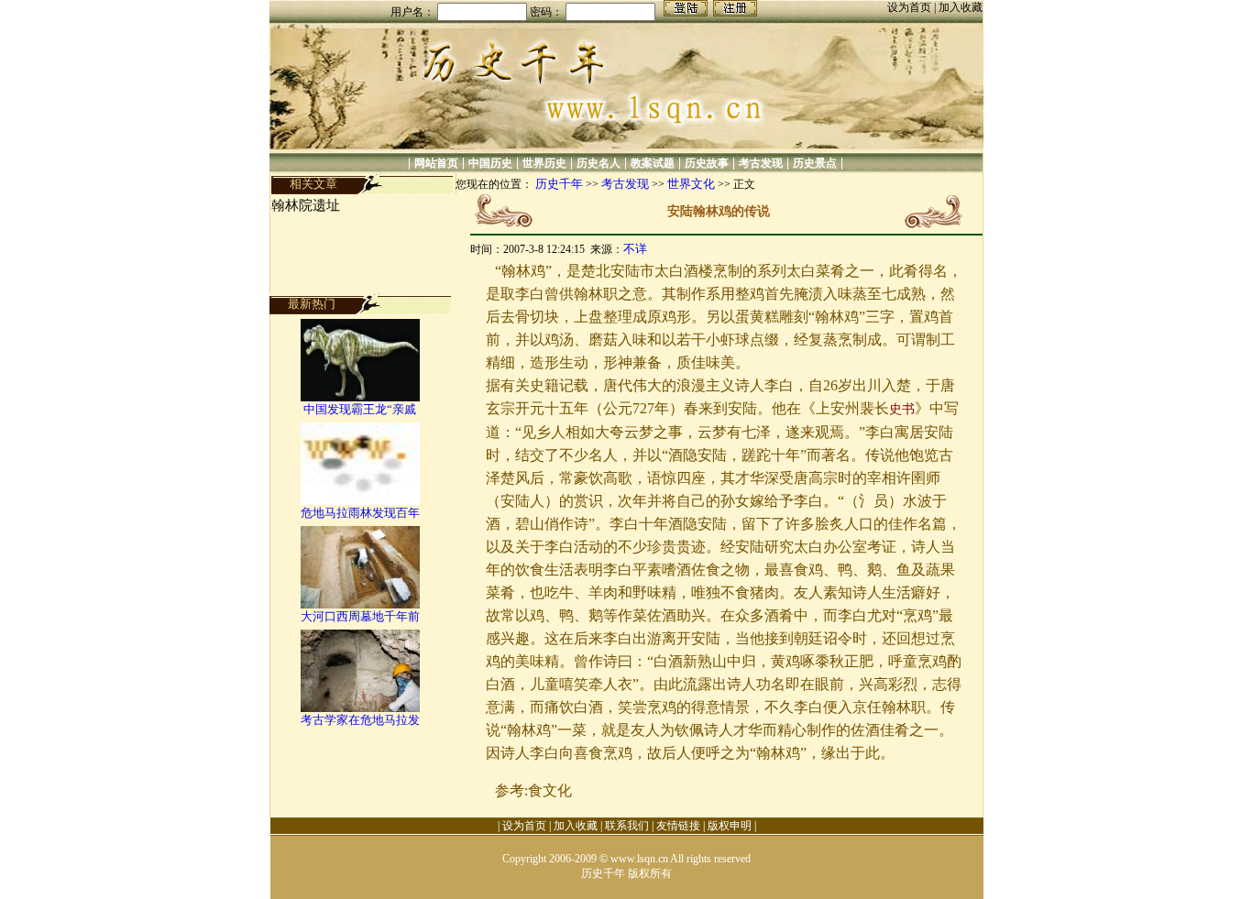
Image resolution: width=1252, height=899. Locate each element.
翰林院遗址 (305, 205)
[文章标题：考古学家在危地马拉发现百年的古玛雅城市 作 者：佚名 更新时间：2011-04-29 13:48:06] (360, 708)
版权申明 (730, 825)
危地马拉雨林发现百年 (360, 513)
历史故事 (707, 163)
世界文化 (691, 184)
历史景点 (815, 163)
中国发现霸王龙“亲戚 (359, 409)
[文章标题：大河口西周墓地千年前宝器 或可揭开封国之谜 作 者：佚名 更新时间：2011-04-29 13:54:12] (360, 604)
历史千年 (559, 184)
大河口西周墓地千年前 (360, 616)
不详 (635, 249)
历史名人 (599, 163)
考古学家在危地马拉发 (360, 720)
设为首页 (910, 7)
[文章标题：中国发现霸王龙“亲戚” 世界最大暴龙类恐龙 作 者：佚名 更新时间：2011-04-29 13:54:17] (360, 397)
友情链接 (678, 825)
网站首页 (436, 163)
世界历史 (544, 163)
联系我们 (627, 825)
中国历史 (490, 163)
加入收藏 (961, 7)
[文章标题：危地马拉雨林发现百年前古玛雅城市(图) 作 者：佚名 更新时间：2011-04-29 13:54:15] (360, 501)
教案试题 (653, 163)
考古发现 (761, 163)
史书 (902, 409)
